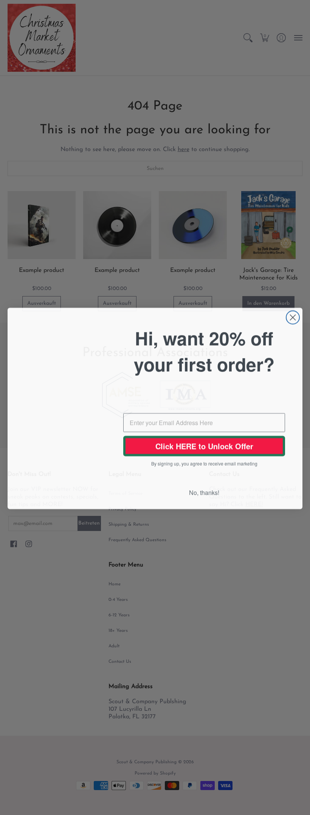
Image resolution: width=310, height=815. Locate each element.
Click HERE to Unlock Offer (204, 446)
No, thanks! (204, 492)
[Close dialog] (292, 315)
